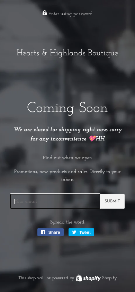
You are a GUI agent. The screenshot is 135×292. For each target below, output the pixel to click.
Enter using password (70, 14)
